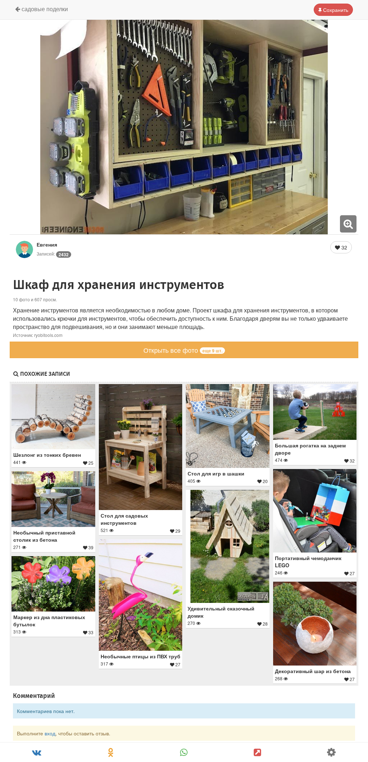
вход (50, 733)
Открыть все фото (182, 350)
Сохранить (335, 9)
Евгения (47, 244)
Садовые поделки (44, 9)
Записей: (53, 254)
